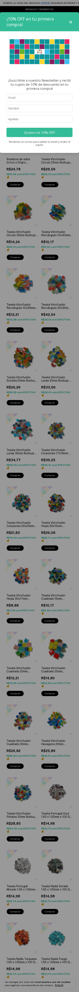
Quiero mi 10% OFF (39, 132)
